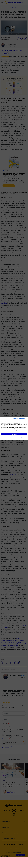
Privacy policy (16, 418)
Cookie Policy (23, 418)
